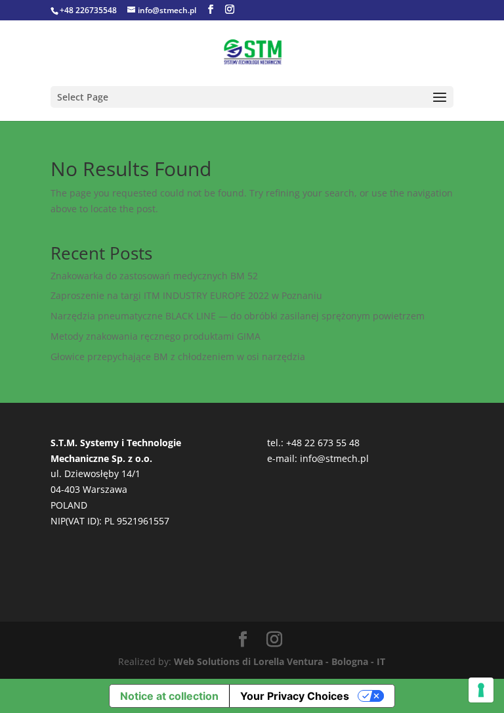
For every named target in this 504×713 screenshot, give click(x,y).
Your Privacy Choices (294, 695)
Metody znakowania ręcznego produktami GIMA (156, 336)
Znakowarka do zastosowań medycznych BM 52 (154, 275)
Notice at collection (169, 695)
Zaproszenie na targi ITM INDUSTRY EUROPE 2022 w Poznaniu (186, 295)
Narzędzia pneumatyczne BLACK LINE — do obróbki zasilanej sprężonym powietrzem (238, 316)
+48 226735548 (88, 10)
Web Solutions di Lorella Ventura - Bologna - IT (279, 661)
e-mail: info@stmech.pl (318, 458)
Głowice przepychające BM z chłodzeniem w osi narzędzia (178, 356)
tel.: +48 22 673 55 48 (313, 442)
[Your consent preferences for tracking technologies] (481, 690)
